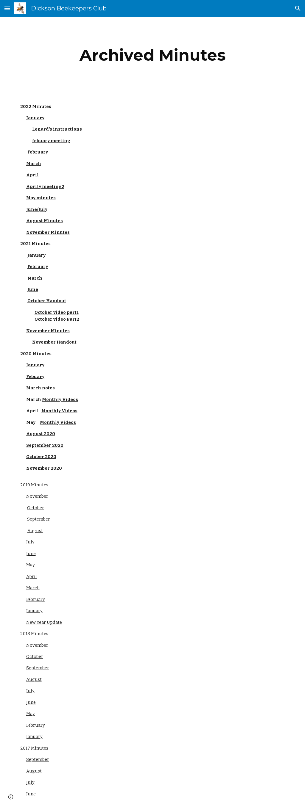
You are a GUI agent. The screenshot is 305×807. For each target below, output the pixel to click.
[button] (7, 8)
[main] (152, 55)
